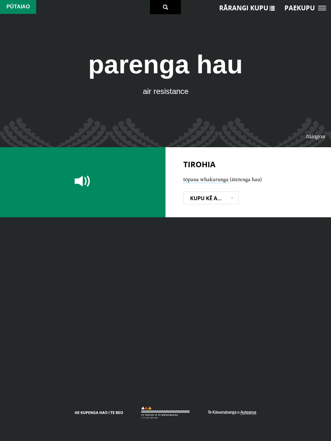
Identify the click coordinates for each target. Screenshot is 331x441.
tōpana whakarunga (206, 179)
